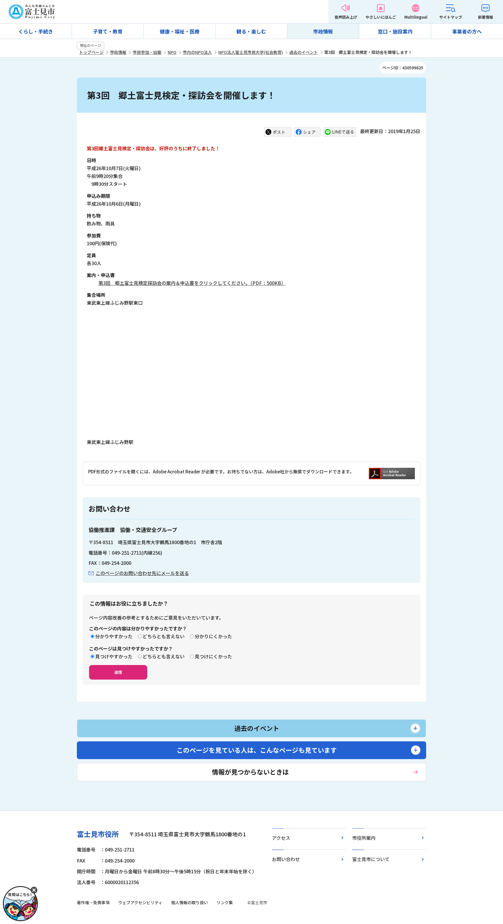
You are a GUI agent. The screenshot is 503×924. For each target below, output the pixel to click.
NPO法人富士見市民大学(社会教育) (250, 52)
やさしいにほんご (381, 17)
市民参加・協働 (147, 52)
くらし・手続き (35, 31)
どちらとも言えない (164, 636)
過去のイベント (303, 52)
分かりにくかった (213, 636)
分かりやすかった (113, 636)
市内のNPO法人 (197, 52)
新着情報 (485, 17)
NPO (172, 52)
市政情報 (323, 31)
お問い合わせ (286, 859)
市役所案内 (364, 837)
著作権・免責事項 (93, 902)
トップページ (91, 52)
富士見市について (370, 859)
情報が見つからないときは (250, 771)
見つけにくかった (213, 656)
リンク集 (225, 902)
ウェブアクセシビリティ (140, 902)
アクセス (281, 837)
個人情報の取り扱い (189, 902)
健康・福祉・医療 (179, 31)
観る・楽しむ (251, 31)
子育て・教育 (108, 31)
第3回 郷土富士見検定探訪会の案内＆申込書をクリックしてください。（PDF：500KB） (192, 282)
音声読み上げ (345, 17)
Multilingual (415, 17)
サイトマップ (450, 17)
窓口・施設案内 (395, 31)
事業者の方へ (467, 31)
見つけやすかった (113, 656)
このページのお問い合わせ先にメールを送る (142, 572)
